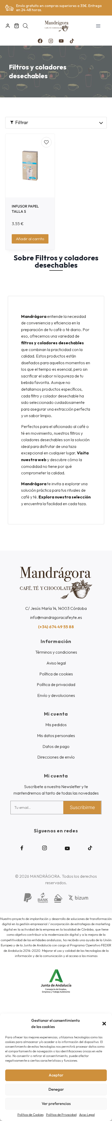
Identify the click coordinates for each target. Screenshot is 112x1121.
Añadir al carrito (30, 238)
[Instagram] (50, 41)
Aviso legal (56, 663)
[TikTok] (72, 41)
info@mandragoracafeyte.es (56, 617)
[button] (104, 1023)
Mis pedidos (56, 724)
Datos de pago (56, 746)
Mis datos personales (56, 735)
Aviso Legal (87, 1115)
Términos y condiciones (56, 652)
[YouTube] (61, 41)
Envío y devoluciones (56, 695)
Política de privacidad (56, 684)
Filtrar (21, 122)
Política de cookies (56, 673)
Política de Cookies (30, 1115)
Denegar (56, 1089)
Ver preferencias (56, 1103)
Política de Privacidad (61, 1115)
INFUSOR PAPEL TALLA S (25, 209)
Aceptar (56, 1075)
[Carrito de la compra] (16, 25)
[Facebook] (40, 41)
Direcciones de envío (56, 757)
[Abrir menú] (98, 26)
